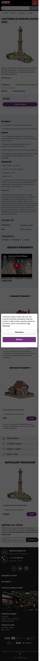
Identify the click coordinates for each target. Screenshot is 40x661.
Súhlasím (19, 339)
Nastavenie (19, 332)
